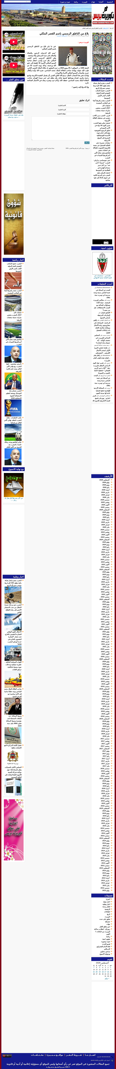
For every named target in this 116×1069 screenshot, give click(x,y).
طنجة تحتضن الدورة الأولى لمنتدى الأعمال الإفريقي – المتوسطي (102, 350)
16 (108, 972)
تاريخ (108, 914)
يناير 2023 (106, 587)
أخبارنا (101, 2)
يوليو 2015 (105, 811)
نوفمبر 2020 (105, 651)
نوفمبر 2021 (105, 622)
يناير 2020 (106, 676)
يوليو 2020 (105, 661)
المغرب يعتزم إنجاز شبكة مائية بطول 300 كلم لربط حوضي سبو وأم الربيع (101, 85)
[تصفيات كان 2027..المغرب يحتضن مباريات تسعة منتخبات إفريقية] (13, 338)
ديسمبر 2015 (105, 798)
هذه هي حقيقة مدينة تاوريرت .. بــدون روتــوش (13, 116)
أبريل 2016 (105, 788)
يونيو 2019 (105, 694)
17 (105, 972)
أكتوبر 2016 (105, 773)
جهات (93, 2)
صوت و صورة (65, 2)
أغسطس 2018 (104, 719)
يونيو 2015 (105, 813)
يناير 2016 (106, 796)
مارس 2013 (105, 880)
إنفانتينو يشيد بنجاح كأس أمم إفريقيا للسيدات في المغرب (102, 155)
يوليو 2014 (105, 841)
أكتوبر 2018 (105, 714)
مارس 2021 (105, 642)
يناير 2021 (106, 646)
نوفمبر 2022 (105, 592)
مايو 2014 (106, 846)
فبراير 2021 (105, 644)
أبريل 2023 (105, 579)
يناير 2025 (106, 527)
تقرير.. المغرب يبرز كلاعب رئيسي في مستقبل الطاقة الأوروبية (101, 118)
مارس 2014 (105, 851)
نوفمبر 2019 (105, 681)
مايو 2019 (106, 696)
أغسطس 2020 (104, 659)
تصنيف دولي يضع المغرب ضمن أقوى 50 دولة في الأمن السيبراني (101, 125)
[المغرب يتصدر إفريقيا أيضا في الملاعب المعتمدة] (13, 311)
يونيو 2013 (105, 873)
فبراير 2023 (105, 584)
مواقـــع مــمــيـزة (55, 1055)
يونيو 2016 (105, 783)
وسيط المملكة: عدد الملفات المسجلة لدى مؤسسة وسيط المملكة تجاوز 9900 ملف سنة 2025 (14, 721)
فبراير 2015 (105, 823)
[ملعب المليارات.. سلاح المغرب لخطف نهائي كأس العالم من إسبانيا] (13, 440)
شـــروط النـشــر (74, 1055)
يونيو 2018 (105, 724)
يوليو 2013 (105, 870)
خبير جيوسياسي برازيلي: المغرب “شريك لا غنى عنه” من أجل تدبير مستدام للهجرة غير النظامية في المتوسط (102, 165)
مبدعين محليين (105, 951)
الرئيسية (110, 2)
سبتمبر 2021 (105, 627)
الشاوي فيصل (105, 313)
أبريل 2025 (105, 520)
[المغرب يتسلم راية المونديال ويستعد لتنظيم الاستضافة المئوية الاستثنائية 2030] (13, 416)
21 (94, 972)
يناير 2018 (106, 736)
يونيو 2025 (105, 515)
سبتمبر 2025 (105, 507)
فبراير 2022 (105, 614)
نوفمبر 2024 (105, 532)
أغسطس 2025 (104, 510)
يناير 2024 (106, 557)
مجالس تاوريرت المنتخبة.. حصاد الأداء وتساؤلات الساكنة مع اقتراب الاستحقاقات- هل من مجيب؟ (101, 305)
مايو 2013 (106, 875)
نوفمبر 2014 (105, 831)
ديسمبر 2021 (105, 619)
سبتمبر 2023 (105, 567)
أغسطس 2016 (104, 778)
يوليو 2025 (105, 512)
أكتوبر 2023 (105, 564)
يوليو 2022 (105, 602)
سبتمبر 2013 (105, 865)
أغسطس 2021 (104, 629)
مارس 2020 (105, 671)
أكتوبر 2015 (105, 803)
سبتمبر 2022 (105, 597)
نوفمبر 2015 (105, 801)
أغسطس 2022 (104, 599)
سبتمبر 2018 (105, 716)
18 (103, 972)
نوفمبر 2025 (105, 502)
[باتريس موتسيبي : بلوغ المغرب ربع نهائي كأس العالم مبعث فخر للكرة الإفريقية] (13, 389)
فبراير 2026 (105, 495)
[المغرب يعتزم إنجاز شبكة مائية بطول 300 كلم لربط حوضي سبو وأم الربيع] (13, 603)
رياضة (76, 2)
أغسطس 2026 (104, 480)
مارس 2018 (105, 731)
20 (97, 972)
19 (100, 972)
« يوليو (107, 978)
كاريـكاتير (107, 949)
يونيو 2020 (105, 664)
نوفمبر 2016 (105, 771)
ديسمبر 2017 (105, 739)
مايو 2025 (106, 517)
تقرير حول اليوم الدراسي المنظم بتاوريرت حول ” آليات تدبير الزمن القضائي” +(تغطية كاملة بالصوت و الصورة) (101, 368)
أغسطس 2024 (104, 539)
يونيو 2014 (105, 843)
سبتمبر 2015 (105, 806)
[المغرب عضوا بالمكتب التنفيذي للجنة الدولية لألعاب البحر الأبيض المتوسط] (13, 289)
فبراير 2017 (105, 763)
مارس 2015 (105, 821)
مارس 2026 (105, 492)
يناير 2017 (106, 766)
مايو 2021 (106, 637)
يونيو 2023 (105, 574)
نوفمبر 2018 (105, 711)
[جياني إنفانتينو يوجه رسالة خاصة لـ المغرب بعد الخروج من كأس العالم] (13, 465)
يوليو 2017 (105, 751)
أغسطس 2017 (104, 748)
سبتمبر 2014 (105, 836)
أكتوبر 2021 (105, 624)
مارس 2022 (105, 612)
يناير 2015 (106, 826)
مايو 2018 (106, 726)
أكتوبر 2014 (105, 833)
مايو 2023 (106, 577)
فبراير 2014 (105, 853)
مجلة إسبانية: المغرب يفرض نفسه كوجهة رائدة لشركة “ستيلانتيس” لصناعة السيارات (40, 149)
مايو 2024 (106, 547)
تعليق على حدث (104, 919)
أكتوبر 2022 (105, 594)
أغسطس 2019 (104, 689)
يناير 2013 (106, 885)
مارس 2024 (105, 552)
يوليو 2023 (105, 572)
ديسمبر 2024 (105, 530)
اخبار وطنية (105, 28)
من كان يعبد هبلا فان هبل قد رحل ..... (14, 499)
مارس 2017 (105, 761)
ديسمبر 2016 (105, 768)
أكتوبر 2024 (105, 535)
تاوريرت (84, 2)
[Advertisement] (103, 438)
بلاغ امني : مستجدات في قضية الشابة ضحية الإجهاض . (102, 277)
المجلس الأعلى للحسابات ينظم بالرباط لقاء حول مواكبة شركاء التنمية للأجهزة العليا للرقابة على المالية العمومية (13, 772)
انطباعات (107, 912)
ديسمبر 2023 (105, 559)
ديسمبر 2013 (105, 858)
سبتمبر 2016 (105, 776)
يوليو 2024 (105, 542)
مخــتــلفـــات (37, 1055)
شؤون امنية (106, 939)
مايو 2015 (106, 816)
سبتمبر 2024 (105, 537)
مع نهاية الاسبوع (105, 954)
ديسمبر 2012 (105, 888)
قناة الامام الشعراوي (103, 946)
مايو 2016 (106, 786)
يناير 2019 (106, 706)
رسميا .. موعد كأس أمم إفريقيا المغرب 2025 (77, 148)
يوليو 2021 (105, 632)
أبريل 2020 (105, 669)
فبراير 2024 (105, 554)
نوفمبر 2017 (105, 741)
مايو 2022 (106, 607)
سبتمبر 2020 (105, 656)
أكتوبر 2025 (105, 505)
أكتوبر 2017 (105, 744)
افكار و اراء (106, 907)
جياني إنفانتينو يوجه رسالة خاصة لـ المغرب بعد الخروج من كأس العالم (13, 444)
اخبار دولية (106, 902)
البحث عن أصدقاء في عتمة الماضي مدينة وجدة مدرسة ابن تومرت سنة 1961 (102, 380)
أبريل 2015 (105, 818)
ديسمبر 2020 (105, 649)
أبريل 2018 (105, 729)
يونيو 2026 (105, 485)
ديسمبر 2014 (105, 828)
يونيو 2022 (105, 604)
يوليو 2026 (105, 482)
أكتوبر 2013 (105, 863)
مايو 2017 (106, 756)
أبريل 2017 (105, 758)
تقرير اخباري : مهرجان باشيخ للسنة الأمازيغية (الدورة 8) (101, 398)
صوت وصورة (106, 941)
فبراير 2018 (105, 734)
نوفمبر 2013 (105, 860)
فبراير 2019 (105, 704)
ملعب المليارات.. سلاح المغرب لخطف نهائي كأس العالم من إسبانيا (13, 420)
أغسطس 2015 (104, 808)
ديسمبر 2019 (105, 679)
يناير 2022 (106, 617)
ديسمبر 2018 (105, 709)
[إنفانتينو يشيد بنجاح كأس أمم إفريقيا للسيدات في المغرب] (13, 362)
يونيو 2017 (105, 753)
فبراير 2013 (105, 883)
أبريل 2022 (105, 609)
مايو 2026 (106, 487)
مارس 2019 (105, 701)
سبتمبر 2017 (105, 746)
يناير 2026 (106, 497)
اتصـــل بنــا (90, 1055)
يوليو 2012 (105, 890)
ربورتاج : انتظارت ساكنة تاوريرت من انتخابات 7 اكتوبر (102, 931)
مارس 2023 (105, 582)
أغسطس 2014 (104, 838)
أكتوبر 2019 (105, 684)
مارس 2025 (105, 522)
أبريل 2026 (105, 490)
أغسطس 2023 (104, 569)
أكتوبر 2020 (105, 654)
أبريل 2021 (105, 639)
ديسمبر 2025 (105, 500)
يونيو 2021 (105, 634)
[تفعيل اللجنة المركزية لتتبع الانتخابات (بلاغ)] (13, 765)
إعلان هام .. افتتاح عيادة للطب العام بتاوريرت (101, 357)
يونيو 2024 (105, 544)
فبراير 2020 (105, 674)
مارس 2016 (105, 791)
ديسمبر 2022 (105, 589)
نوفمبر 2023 (105, 562)
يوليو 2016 (105, 781)
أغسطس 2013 (104, 868)
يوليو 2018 (105, 721)
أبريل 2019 (105, 699)
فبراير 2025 (105, 525)
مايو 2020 (106, 666)
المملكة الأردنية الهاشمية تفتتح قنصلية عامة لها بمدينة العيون (102, 390)
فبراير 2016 (105, 793)
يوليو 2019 (105, 691)
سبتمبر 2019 (105, 686)
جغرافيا (107, 922)
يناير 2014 (106, 855)
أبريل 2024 (105, 549)
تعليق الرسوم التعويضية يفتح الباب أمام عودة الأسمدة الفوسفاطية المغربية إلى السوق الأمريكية (102, 135)
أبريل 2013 (105, 878)
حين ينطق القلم (105, 927)
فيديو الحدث (106, 944)
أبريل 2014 (105, 848)
